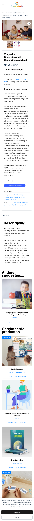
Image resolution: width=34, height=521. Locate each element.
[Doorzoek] (31, 4)
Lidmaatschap (10, 13)
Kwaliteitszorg (18, 195)
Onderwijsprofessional (17, 197)
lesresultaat (25, 202)
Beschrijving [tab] (6, 215)
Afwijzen (17, 517)
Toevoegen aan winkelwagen (15, 185)
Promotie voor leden (10, 199)
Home (3, 13)
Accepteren (17, 512)
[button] (29, 23)
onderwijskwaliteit (9, 205)
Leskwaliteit (7, 197)
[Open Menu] (3, 4)
